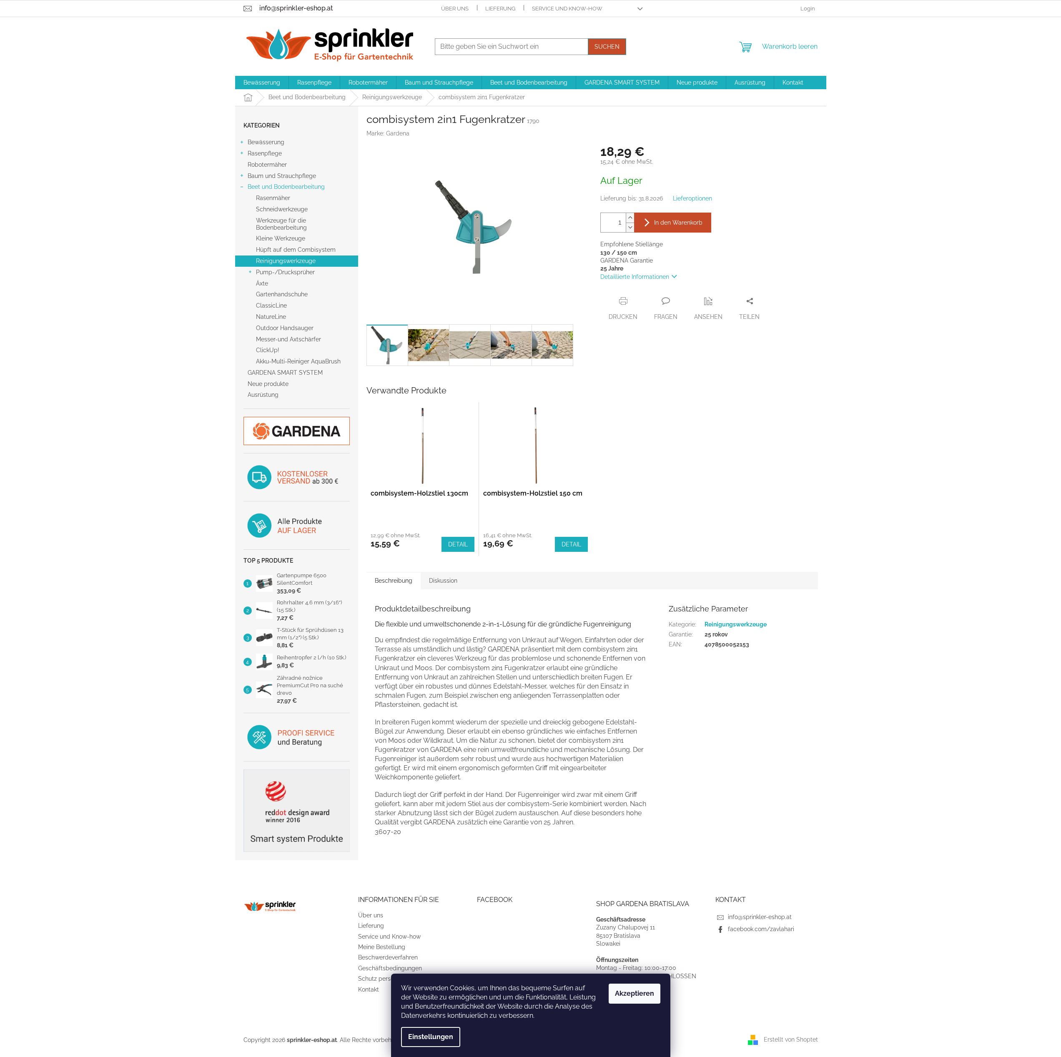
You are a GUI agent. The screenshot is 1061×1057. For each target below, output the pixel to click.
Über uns (455, 8)
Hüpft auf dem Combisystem (296, 249)
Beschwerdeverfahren (388, 957)
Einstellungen (430, 1037)
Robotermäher (267, 164)
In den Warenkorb (678, 222)
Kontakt (368, 989)
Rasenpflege (265, 153)
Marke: (387, 133)
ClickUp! (267, 350)
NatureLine (271, 316)
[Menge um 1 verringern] (630, 227)
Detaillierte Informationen (634, 276)
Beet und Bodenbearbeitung (286, 186)
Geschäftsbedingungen (390, 968)
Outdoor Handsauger (285, 328)
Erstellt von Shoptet (791, 1039)
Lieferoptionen (692, 198)
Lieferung (500, 8)
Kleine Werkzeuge (280, 238)
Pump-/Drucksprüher (285, 272)
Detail (458, 544)
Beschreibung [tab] (393, 580)
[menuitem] (261, 82)
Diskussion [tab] (443, 580)
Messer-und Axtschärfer (288, 339)
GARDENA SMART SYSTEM (285, 372)
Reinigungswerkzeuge (286, 261)
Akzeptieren (634, 993)
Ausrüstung (263, 394)
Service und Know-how (567, 8)
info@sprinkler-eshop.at (760, 917)
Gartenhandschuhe (282, 294)
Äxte (262, 283)
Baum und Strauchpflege (282, 176)
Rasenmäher (273, 198)
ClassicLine (271, 305)
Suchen (607, 46)
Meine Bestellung (381, 947)
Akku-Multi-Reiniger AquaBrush (298, 361)
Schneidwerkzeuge (282, 209)
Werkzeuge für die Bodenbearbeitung (281, 224)
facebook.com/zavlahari (761, 929)
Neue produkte (268, 384)
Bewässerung (266, 142)
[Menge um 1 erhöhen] (630, 218)
